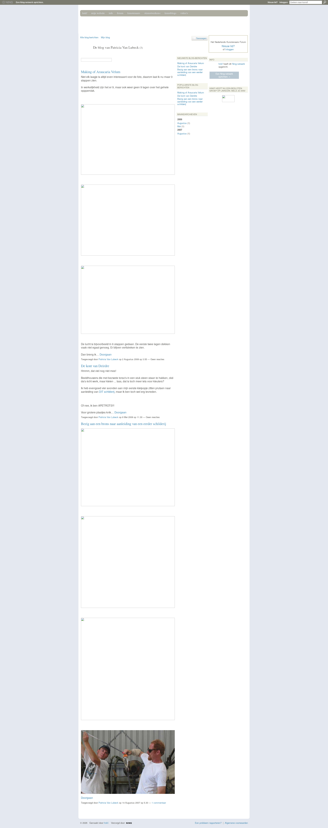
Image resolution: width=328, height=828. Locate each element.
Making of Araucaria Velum (100, 71)
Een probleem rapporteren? (208, 822)
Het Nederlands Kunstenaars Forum (128, 23)
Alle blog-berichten (89, 37)
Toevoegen (201, 38)
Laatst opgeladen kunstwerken (82, 809)
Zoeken (324, 2)
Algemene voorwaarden (236, 822)
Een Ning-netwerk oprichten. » (224, 75)
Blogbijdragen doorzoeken (114, 59)
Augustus (182, 123)
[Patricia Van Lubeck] (85, 54)
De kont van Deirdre (95, 365)
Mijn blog (105, 37)
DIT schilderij (106, 391)
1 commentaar (159, 802)
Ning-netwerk (238, 63)
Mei (179, 126)
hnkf (220, 63)
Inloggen (283, 2)
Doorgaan (106, 354)
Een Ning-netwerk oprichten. (29, 2)
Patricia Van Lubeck (108, 359)
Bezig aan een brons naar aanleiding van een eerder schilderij (123, 423)
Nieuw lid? (273, 2)
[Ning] (7, 2)
